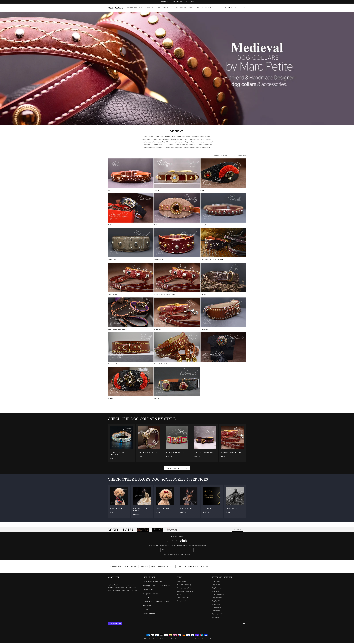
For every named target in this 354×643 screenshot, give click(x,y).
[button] (236, 8)
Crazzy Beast (112, 259)
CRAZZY (153, 566)
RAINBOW (161, 566)
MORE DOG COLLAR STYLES (177, 468)
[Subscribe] (191, 550)
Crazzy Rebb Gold (113, 364)
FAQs (179, 594)
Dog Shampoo (216, 610)
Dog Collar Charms (218, 594)
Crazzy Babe (204, 225)
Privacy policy (179, 638)
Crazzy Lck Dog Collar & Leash (117, 329)
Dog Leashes (216, 584)
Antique (156, 190)
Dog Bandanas (217, 588)
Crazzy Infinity (112, 294)
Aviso (202, 190)
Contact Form (148, 590)
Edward (156, 398)
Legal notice (209, 638)
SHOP (112, 459)
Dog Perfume (216, 607)
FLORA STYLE (181, 566)
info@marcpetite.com (150, 594)
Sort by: (216, 155)
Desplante (204, 364)
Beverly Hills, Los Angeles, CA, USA (156, 601)
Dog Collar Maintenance (185, 591)
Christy (156, 225)
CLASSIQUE (205, 566)
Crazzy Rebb (204, 329)
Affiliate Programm (150, 613)
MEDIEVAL (171, 566)
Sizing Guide (181, 581)
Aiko (109, 190)
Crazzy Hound (158, 259)
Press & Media (182, 601)
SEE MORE (238, 530)
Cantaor (110, 225)
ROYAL (126, 566)
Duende (110, 398)
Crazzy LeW (158, 329)
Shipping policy (199, 638)
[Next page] (182, 408)
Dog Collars (216, 581)
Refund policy (169, 638)
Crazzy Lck (204, 294)
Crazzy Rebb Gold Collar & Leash (164, 364)
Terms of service (189, 638)
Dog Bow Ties (216, 601)
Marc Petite (149, 638)
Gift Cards (215, 617)
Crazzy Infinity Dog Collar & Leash (164, 294)
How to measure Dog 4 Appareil (187, 588)
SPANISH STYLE (194, 566)
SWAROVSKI (144, 566)
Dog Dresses (216, 604)
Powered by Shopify (158, 638)
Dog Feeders (216, 591)
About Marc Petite (183, 597)
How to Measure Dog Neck (186, 584)
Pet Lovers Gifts (217, 614)
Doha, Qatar (147, 606)
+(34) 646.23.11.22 (155, 581)
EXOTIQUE (134, 566)
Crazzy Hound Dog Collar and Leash (212, 259)
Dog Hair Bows (217, 597)
